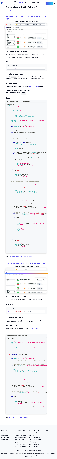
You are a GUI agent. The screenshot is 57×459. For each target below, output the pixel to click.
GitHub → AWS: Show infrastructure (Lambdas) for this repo (21, 446)
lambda (13, 256)
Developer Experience (38, 3)
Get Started (49, 3)
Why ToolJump (4, 430)
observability (29, 256)
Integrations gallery (20, 3)
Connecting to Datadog (34, 86)
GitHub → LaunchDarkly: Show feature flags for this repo (35, 439)
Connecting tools (4, 435)
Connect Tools (33, 3)
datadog (17, 256)
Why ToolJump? (5, 3)
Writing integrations (27, 3)
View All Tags (8, 10)
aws (10, 256)
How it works (15, 3)
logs (21, 256)
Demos (10, 3)
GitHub (41, 3)
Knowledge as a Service (6, 439)
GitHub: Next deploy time (34, 442)
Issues (45, 432)
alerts (25, 256)
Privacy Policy (47, 433)
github (10, 417)
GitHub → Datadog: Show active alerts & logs (25, 263)
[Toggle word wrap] (43, 104)
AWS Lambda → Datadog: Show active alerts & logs (26, 17)
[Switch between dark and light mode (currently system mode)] (55, 3)
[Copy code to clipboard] (45, 104)
